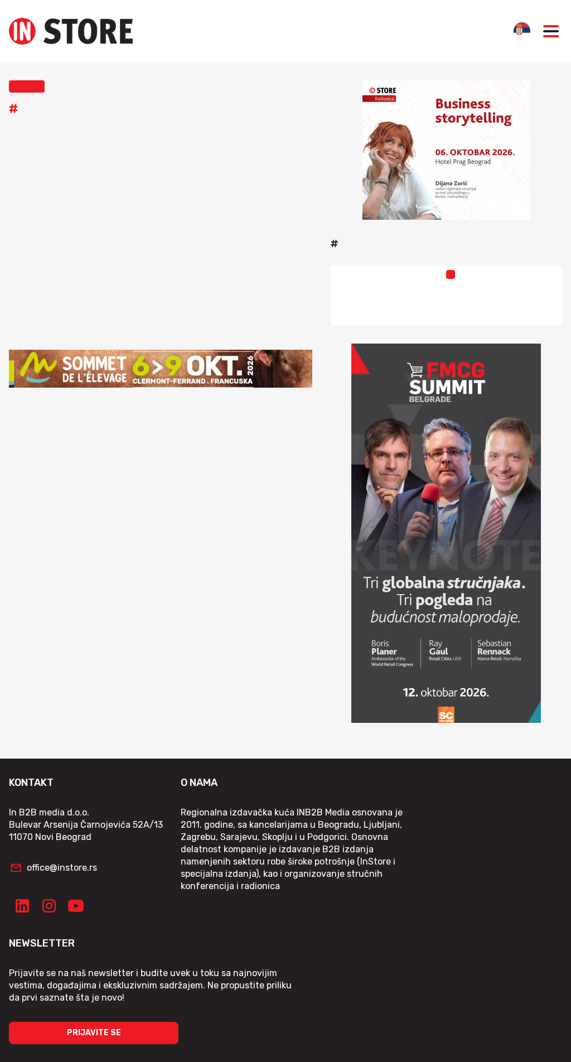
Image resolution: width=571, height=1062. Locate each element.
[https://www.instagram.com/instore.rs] (49, 905)
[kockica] (446, 150)
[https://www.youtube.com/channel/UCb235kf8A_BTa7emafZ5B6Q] (75, 905)
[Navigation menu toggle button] (551, 31)
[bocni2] (446, 533)
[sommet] (160, 369)
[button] (27, 86)
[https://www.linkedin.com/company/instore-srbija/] (22, 905)
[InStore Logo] (71, 31)
